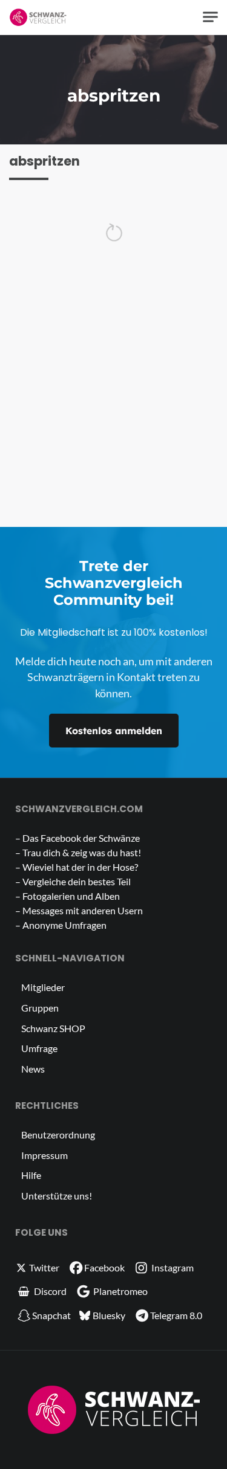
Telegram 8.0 (176, 1315)
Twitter (43, 1267)
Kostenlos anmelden (113, 731)
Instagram (172, 1267)
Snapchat (51, 1315)
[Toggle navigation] (210, 17)
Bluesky (108, 1315)
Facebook (104, 1267)
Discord (49, 1291)
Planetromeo (119, 1291)
